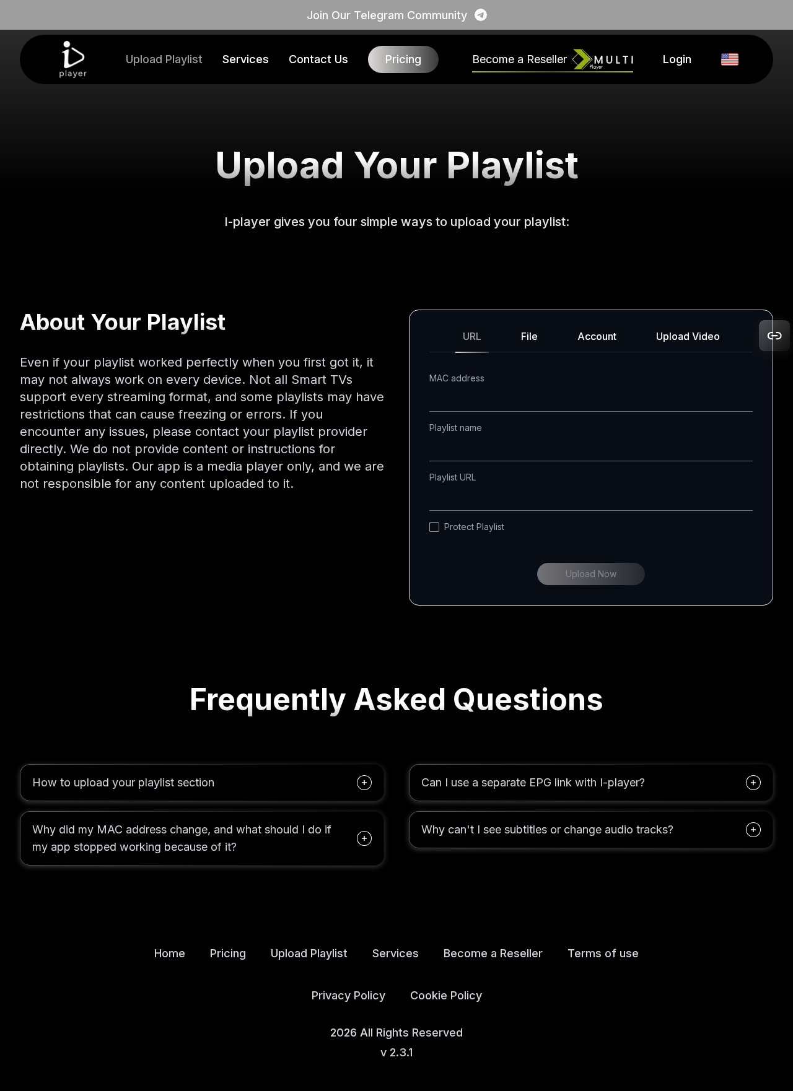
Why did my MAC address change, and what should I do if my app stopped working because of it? (181, 838)
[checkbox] (434, 527)
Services (245, 59)
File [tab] (529, 336)
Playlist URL (452, 477)
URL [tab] (472, 336)
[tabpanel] (591, 478)
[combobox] (729, 59)
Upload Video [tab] (688, 336)
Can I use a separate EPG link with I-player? (533, 782)
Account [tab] (596, 336)
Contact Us (318, 59)
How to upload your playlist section (123, 782)
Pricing (403, 59)
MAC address (456, 378)
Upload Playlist (164, 59)
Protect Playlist (474, 526)
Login (677, 59)
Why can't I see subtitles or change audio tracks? (547, 829)
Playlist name (455, 427)
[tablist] (591, 341)
